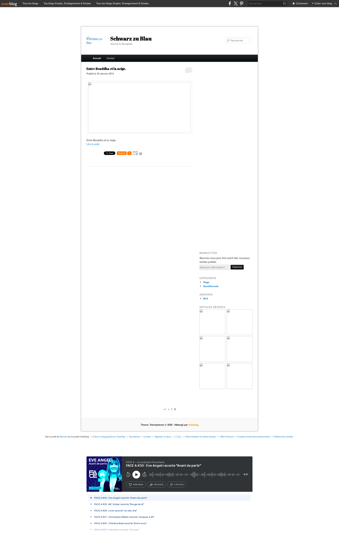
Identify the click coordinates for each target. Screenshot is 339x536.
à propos (178, 484)
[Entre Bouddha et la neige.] (139, 132)
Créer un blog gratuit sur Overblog (109, 436)
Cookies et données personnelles (253, 436)
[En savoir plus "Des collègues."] (212, 361)
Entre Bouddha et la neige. (106, 69)
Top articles (134, 436)
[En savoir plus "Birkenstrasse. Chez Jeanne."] (239, 361)
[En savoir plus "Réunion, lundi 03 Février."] (239, 388)
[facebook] (230, 3)
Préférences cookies (283, 436)
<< (164, 409)
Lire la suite (93, 144)
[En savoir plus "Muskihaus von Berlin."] (239, 334)
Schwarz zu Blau (131, 38)
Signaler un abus (163, 436)
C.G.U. (178, 436)
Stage (206, 282)
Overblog (193, 424)
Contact (111, 58)
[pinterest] (241, 3)
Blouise (63, 436)
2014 (205, 298)
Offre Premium (227, 436)
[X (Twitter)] (235, 3)
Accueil (97, 58)
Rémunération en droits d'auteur (200, 436)
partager (158, 484)
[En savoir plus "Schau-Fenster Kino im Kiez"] (212, 334)
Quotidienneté (210, 286)
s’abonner (138, 484)
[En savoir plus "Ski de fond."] (212, 388)
